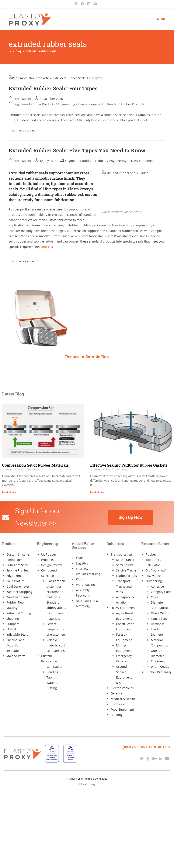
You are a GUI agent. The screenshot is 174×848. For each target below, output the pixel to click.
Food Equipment (122, 709)
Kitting (80, 579)
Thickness (158, 661)
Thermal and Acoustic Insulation (15, 645)
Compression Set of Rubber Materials (35, 465)
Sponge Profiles (17, 570)
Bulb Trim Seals (17, 565)
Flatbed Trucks (126, 576)
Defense (116, 693)
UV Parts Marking (88, 574)
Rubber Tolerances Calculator (153, 559)
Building (117, 715)
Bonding (52, 672)
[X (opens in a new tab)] (77, 4)
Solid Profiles (15, 581)
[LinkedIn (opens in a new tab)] (89, 4)
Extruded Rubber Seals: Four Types (53, 88)
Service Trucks (126, 570)
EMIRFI (11, 629)
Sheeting (12, 619)
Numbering (154, 581)
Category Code (161, 592)
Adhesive (157, 586)
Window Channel (18, 597)
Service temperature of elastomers (56, 629)
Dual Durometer (17, 586)
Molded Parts (15, 656)
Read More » (9, 492)
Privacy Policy (75, 778)
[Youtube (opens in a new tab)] (95, 4)
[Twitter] (141, 758)
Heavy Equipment (90, 104)
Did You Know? (156, 570)
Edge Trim (13, 576)
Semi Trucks (124, 565)
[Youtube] (167, 758)
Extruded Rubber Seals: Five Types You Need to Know (77, 150)
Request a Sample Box (87, 356)
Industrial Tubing (18, 613)
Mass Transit (125, 560)
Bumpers (12, 624)
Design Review (51, 565)
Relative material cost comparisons (55, 645)
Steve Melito (22, 99)
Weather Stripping (19, 592)
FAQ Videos (153, 576)
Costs (80, 558)
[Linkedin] (160, 758)
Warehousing (85, 585)
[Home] (10, 51)
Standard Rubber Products (126, 104)
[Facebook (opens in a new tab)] (82, 4)
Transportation (121, 554)
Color (154, 597)
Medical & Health (123, 699)
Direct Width (160, 613)
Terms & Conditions (96, 778)
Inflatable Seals (17, 634)
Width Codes (160, 667)
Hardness (157, 624)
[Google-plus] (154, 758)
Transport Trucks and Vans (124, 586)
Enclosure (118, 704)
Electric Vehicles (122, 688)
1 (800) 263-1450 (133, 747)
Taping (51, 677)
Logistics (82, 563)
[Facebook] (147, 758)
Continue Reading (27, 129)
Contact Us (159, 747)
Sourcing (82, 569)
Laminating (54, 667)
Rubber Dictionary (158, 672)
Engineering (66, 104)
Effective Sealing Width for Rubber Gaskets (128, 465)
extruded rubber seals (40, 51)
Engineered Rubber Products (34, 104)
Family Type (159, 619)
